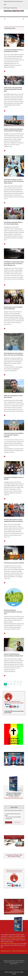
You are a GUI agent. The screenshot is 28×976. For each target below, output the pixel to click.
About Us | (21, 962)
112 (6, 686)
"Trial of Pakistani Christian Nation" (16, 938)
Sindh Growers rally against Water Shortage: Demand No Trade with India (13, 89)
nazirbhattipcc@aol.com (6, 950)
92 (8, 684)
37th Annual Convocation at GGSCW (14, 562)
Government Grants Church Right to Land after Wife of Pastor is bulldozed (14, 435)
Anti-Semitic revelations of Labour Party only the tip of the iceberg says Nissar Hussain (14, 181)
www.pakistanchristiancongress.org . (9, 943)
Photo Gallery (15, 962)
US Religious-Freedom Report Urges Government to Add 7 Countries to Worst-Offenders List (14, 263)
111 (20, 684)
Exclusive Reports (20, 960)
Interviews (5, 960)
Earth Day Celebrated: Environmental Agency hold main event (13, 612)
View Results (17, 822)
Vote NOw (8, 822)
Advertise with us (14, 963)
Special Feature (12, 960)
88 (14, 681)
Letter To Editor (7, 962)
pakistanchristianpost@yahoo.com (19, 950)
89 (17, 681)
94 (14, 684)
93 (11, 684)
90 (20, 681)
